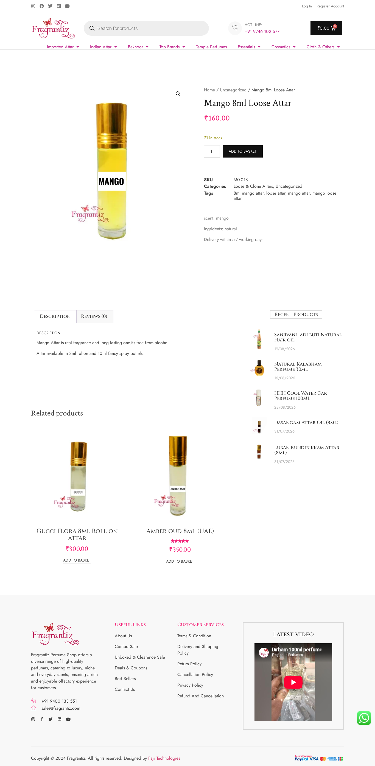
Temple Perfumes (211, 46)
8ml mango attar (249, 193)
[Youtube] (67, 6)
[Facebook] (42, 6)
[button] (178, 94)
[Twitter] (50, 6)
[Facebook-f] (42, 719)
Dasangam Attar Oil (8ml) (306, 422)
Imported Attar (60, 46)
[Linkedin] (59, 6)
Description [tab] (55, 316)
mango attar (299, 193)
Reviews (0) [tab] (94, 316)
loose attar (275, 193)
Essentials (246, 46)
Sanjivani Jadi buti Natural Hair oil (308, 337)
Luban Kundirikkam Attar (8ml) (306, 450)
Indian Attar (100, 46)
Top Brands (169, 46)
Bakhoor (135, 46)
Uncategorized (233, 90)
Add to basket (243, 151)
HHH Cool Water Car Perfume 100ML (300, 396)
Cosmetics (281, 46)
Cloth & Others (320, 46)
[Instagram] (33, 6)
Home (209, 90)
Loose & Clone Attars (253, 186)
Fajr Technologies (164, 758)
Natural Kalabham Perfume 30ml (298, 366)
